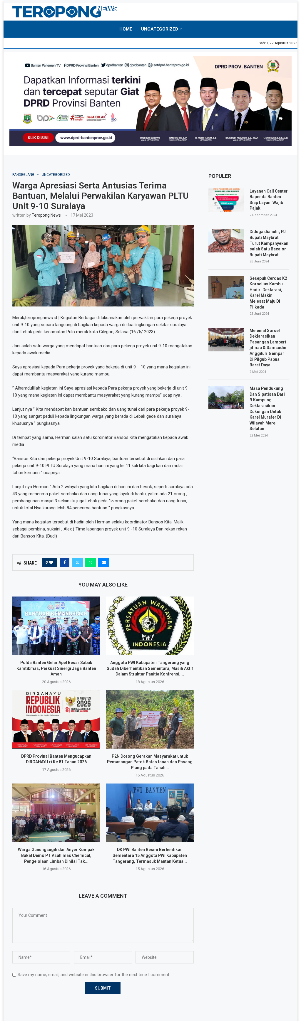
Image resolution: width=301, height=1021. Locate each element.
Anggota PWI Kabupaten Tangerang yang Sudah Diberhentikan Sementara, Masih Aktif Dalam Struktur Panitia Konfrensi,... (150, 668)
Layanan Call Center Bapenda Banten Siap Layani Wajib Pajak (269, 200)
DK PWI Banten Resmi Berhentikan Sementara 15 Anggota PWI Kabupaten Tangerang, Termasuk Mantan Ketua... (150, 855)
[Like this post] (51, 562)
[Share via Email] (103, 562)
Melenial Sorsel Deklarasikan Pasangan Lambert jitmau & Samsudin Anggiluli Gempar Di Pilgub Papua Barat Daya (268, 348)
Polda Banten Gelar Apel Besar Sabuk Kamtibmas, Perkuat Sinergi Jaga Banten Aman (56, 668)
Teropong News (46, 215)
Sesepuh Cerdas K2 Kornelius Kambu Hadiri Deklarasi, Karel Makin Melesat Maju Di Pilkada (268, 292)
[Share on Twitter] (77, 562)
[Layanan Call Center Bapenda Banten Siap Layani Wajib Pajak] (226, 200)
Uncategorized (159, 29)
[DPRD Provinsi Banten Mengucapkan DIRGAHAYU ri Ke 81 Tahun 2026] (56, 719)
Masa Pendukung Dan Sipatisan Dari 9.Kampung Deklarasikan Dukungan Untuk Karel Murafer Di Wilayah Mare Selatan (267, 408)
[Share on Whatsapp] (90, 562)
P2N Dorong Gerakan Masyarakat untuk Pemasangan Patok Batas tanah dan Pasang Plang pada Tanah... (150, 762)
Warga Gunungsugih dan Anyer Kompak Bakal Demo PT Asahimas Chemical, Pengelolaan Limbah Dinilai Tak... (56, 855)
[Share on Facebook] (64, 562)
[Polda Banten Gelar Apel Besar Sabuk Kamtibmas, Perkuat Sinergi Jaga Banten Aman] (56, 626)
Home (125, 29)
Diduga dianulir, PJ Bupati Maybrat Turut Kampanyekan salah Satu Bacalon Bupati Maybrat (269, 243)
